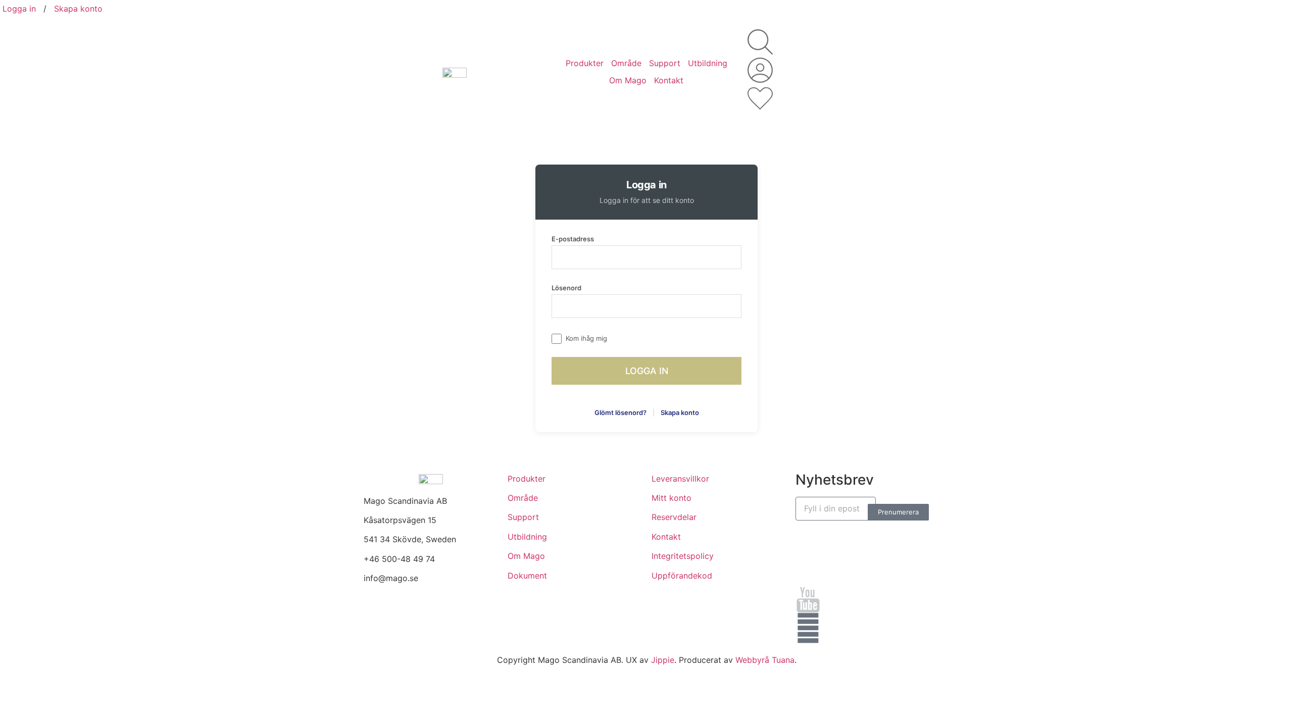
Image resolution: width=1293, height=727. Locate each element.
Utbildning (707, 63)
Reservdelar (674, 517)
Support (664, 63)
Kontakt (668, 80)
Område (626, 63)
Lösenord (566, 288)
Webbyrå (752, 660)
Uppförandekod (682, 575)
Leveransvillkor (680, 479)
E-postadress (573, 239)
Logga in (19, 9)
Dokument (527, 575)
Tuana (783, 660)
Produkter (585, 63)
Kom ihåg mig (586, 338)
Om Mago (627, 80)
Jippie (662, 660)
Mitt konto (671, 498)
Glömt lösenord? (620, 412)
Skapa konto (78, 9)
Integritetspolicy (683, 556)
